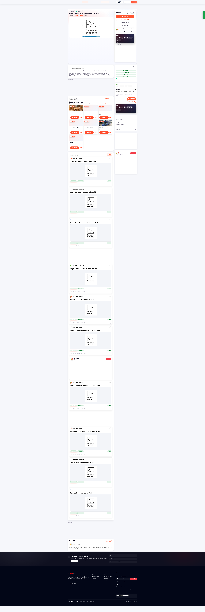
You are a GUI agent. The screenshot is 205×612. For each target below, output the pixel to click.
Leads (94, 578)
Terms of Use (129, 586)
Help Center (107, 574)
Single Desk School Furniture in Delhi (83, 269)
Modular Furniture (119, 126)
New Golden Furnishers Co (78, 15)
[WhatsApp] (117, 38)
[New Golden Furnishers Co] (119, 30)
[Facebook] (120, 38)
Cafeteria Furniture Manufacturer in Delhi (85, 431)
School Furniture (119, 121)
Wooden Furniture (119, 119)
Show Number (126, 19)
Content (123, 586)
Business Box (96, 576)
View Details (81, 181)
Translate (125, 596)
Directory (95, 574)
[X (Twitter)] (122, 38)
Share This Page (125, 22)
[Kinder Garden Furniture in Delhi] (90, 309)
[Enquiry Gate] (72, 573)
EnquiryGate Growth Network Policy (123, 589)
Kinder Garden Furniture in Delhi (82, 299)
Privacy (117, 586)
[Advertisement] (125, 52)
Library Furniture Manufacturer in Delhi (85, 330)
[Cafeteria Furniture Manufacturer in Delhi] (90, 441)
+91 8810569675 (73, 583)
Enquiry (75, 117)
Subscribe (134, 578)
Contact (106, 578)
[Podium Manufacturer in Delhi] (90, 502)
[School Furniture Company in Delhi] (90, 171)
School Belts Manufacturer (121, 122)
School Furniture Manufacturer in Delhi (84, 223)
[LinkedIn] (125, 38)
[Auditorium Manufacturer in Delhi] (90, 472)
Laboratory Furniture (120, 127)
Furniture (118, 129)
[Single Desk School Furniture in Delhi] (90, 278)
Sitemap (135, 601)
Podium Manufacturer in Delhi (81, 493)
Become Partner (109, 576)
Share (110, 181)
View (81, 117)
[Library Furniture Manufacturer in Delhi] (90, 340)
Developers (130, 601)
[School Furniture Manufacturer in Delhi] (90, 232)
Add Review (109, 541)
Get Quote (109, 98)
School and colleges (120, 124)
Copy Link (126, 25)
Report (106, 580)
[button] (105, 2)
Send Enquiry (125, 16)
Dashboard (95, 580)
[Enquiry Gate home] (71, 2)
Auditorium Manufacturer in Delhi (82, 462)
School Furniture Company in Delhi (83, 161)
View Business (128, 31)
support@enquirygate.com (75, 582)
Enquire (109, 154)
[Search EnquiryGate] (125, 2)
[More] (110, 158)
